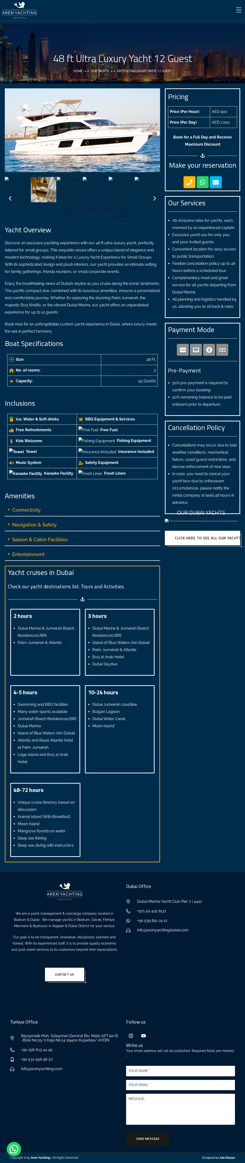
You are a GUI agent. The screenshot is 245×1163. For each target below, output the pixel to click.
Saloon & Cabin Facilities (40, 539)
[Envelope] (216, 182)
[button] (10, 198)
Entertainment (28, 554)
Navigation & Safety (34, 525)
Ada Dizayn (227, 1157)
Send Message (147, 1138)
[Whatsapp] (203, 182)
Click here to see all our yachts (207, 538)
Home (78, 70)
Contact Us (64, 974)
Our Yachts (100, 70)
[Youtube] (143, 1036)
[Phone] (189, 182)
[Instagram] (131, 1036)
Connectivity (26, 510)
